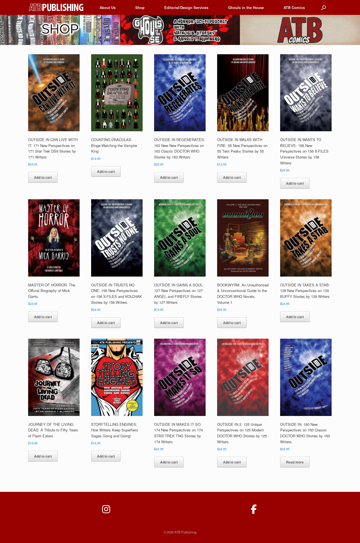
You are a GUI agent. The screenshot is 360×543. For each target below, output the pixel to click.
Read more (295, 462)
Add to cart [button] (43, 177)
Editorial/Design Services (186, 7)
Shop (140, 7)
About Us (108, 7)
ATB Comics (294, 7)
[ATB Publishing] (57, 7)
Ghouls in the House (246, 7)
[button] (323, 7)
